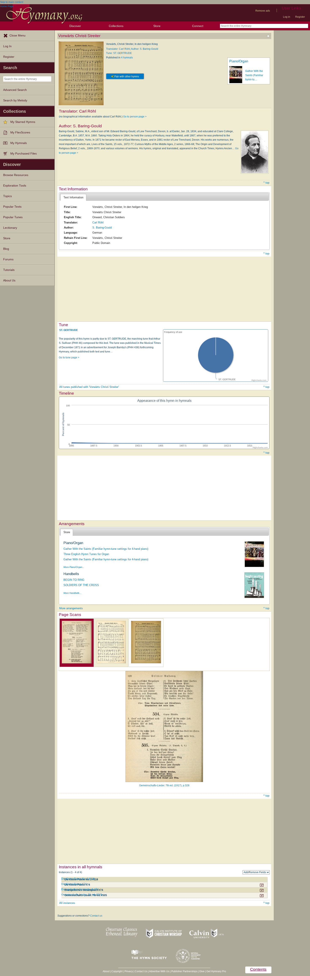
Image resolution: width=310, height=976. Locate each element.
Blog (6, 248)
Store (156, 26)
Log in (286, 16)
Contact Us (141, 971)
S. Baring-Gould (102, 227)
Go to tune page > (69, 357)
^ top (266, 182)
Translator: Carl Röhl (118, 48)
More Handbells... (72, 593)
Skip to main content (11, 2)
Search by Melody (15, 100)
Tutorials (9, 270)
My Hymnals (18, 143)
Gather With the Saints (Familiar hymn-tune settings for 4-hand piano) (105, 548)
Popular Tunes (13, 217)
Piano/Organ (238, 61)
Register (300, 16)
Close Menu (17, 35)
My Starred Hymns (22, 122)
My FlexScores (20, 132)
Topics (7, 196)
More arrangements (71, 608)
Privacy (128, 971)
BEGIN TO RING (73, 579)
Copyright (117, 971)
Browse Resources (15, 175)
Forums (8, 259)
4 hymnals (127, 57)
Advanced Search (15, 89)
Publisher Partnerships (184, 971)
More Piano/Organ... (73, 567)
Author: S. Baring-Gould (144, 48)
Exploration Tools (14, 185)
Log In (7, 46)
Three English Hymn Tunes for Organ (86, 554)
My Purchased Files (23, 153)
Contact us (96, 915)
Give (202, 971)
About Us (9, 280)
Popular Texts (12, 206)
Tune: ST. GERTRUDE (119, 53)
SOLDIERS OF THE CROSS (81, 585)
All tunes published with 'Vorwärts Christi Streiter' (89, 387)
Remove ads (262, 10)
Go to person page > (135, 116)
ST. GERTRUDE (68, 330)
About (106, 971)
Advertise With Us (159, 971)
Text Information (73, 197)
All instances (67, 903)
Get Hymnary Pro (216, 971)
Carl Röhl (98, 222)
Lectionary (10, 227)
